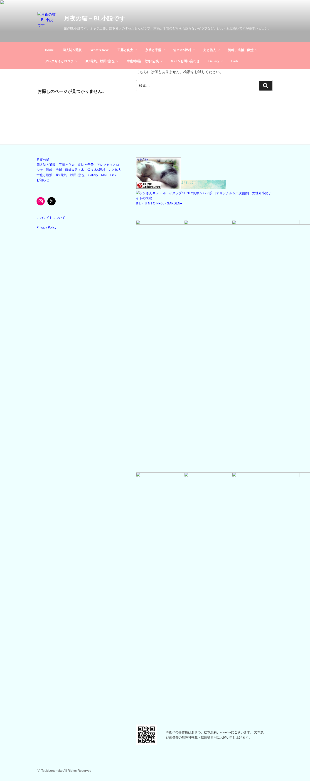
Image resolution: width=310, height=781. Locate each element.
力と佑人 (209, 50)
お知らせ (43, 180)
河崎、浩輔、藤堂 (240, 50)
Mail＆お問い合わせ (185, 61)
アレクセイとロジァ (59, 61)
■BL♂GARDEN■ (170, 203)
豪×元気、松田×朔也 (100, 61)
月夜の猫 (43, 160)
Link (234, 61)
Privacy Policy (46, 227)
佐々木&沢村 (182, 50)
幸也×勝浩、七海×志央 (143, 61)
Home (49, 50)
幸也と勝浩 (44, 175)
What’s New (99, 50)
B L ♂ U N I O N (147, 203)
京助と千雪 (153, 50)
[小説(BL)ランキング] (158, 188)
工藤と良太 (125, 50)
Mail (104, 175)
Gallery (213, 61)
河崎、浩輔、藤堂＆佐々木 (65, 170)
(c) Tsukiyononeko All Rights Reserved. (64, 770)
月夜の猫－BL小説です (94, 18)
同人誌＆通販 (72, 50)
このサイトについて (51, 217)
